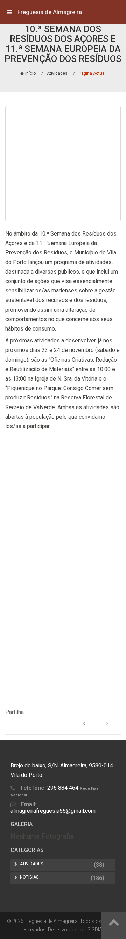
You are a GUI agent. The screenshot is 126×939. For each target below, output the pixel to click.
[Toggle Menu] (9, 12)
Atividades (57, 73)
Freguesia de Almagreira (50, 11)
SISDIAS (96, 929)
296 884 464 (62, 788)
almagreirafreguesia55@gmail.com (53, 811)
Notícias (29, 877)
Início (30, 73)
